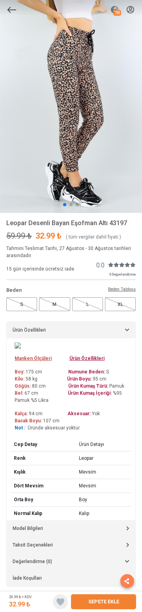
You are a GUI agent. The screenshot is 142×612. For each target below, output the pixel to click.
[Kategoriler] (12, 10)
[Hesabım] (130, 10)
